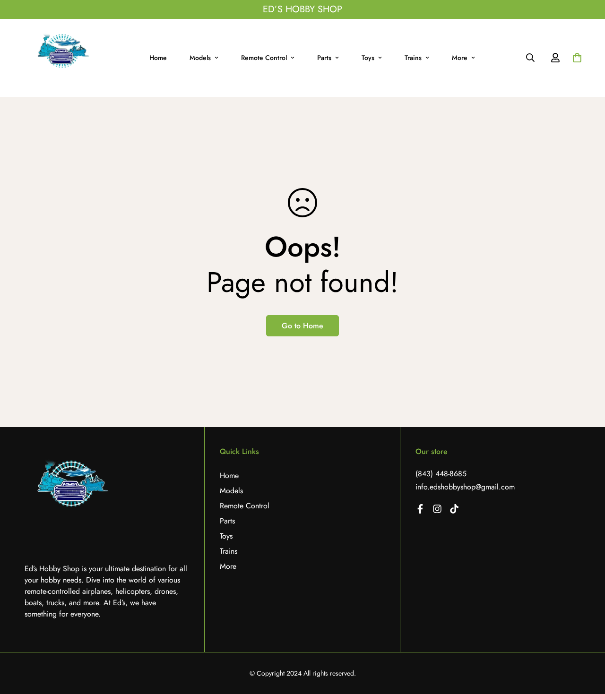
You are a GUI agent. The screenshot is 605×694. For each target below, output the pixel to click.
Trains (413, 57)
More (459, 57)
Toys (368, 57)
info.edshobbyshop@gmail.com (465, 486)
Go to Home (302, 325)
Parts (324, 57)
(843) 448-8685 (441, 473)
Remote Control (264, 57)
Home (158, 57)
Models (200, 57)
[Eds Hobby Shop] (62, 58)
